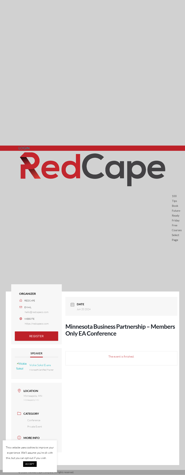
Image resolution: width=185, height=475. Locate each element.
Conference (33, 420)
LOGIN (24, 148)
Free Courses (177, 228)
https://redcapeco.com (37, 323)
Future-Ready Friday (176, 215)
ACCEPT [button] (30, 464)
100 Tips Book (175, 200)
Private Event (34, 426)
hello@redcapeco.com (36, 312)
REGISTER (36, 336)
